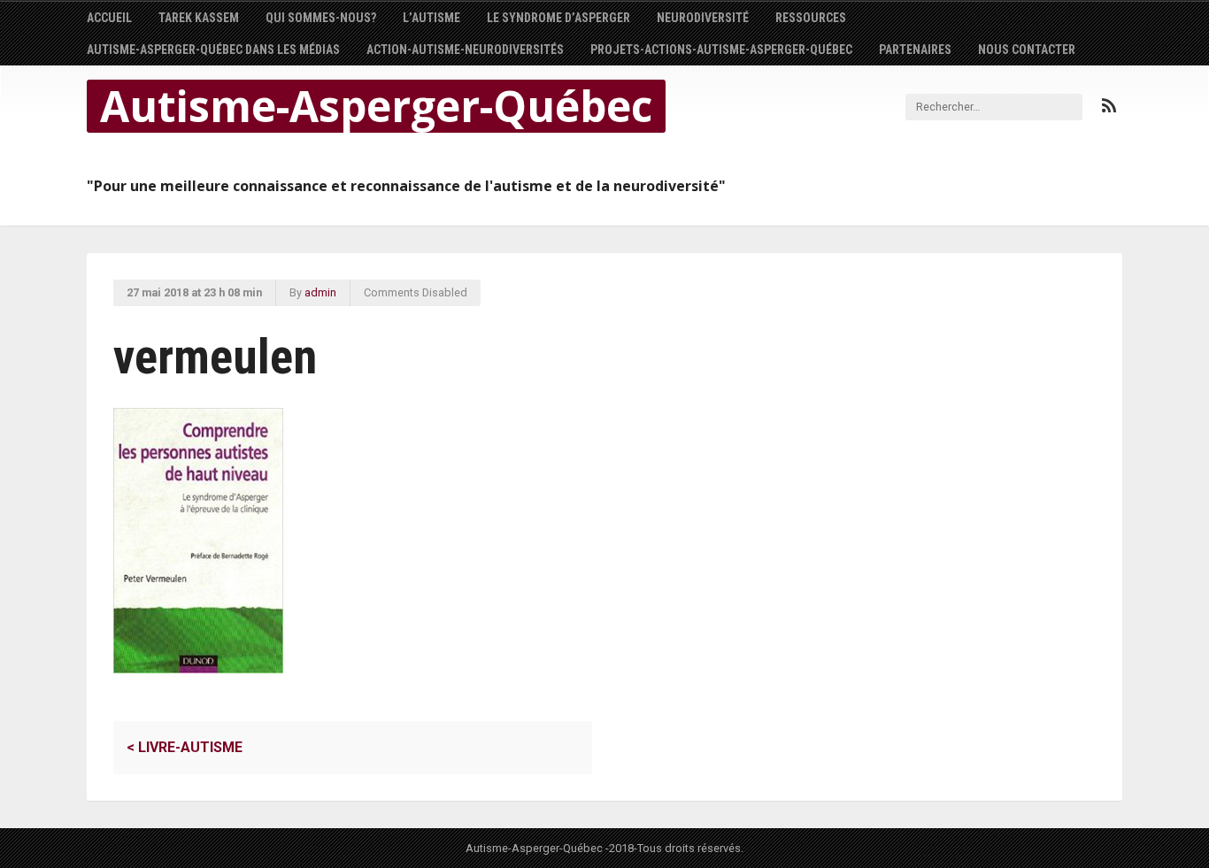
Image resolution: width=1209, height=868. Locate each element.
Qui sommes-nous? (321, 18)
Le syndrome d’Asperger (558, 18)
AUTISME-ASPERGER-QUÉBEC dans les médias (213, 49)
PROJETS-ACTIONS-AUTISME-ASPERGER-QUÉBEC (721, 49)
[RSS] (1109, 106)
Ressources (810, 18)
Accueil (109, 18)
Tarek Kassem (198, 18)
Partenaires (915, 49)
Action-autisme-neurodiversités (465, 49)
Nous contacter (1026, 49)
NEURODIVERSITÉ (703, 18)
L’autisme (431, 18)
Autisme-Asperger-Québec (376, 106)
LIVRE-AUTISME (185, 747)
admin (320, 292)
